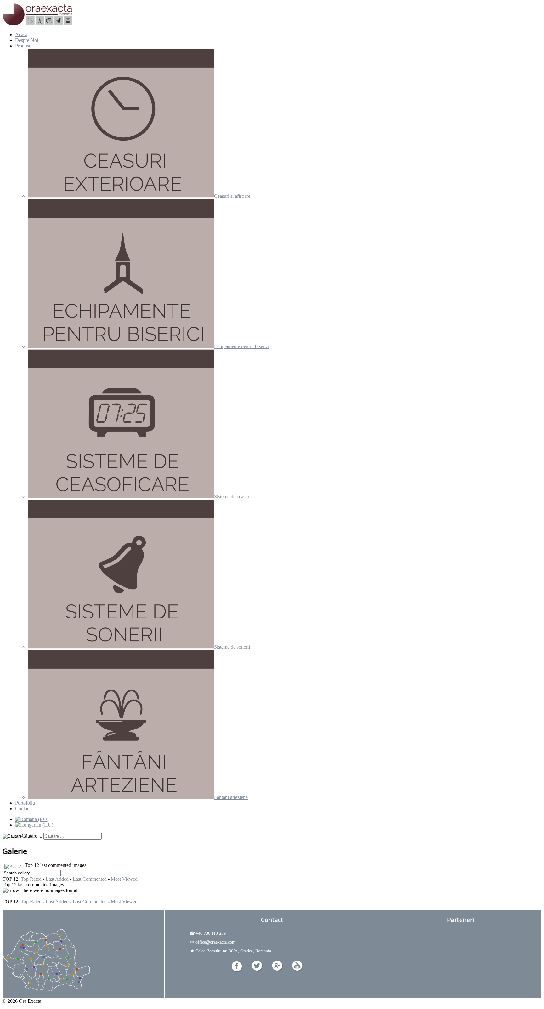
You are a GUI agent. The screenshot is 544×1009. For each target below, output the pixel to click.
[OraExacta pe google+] (277, 970)
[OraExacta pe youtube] (297, 970)
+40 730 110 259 (208, 933)
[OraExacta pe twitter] (257, 970)
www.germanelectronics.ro (460, 933)
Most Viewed (124, 879)
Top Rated (31, 879)
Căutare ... (32, 836)
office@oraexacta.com (212, 942)
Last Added (57, 879)
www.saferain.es (461, 960)
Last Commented (90, 879)
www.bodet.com (460, 947)
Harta (83, 919)
